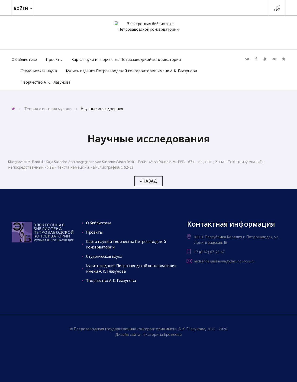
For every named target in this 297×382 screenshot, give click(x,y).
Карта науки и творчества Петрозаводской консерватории (126, 60)
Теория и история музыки (47, 109)
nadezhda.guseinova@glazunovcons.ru (224, 261)
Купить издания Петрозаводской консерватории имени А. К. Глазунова (131, 71)
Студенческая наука (39, 71)
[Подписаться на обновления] (265, 59)
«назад (148, 181)
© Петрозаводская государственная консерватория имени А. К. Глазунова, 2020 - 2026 (148, 329)
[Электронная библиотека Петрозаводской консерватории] (148, 32)
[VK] (247, 59)
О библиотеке (24, 60)
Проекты (54, 60)
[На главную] (13, 109)
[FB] (256, 59)
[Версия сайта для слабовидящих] (274, 59)
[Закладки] (283, 59)
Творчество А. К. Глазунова (46, 83)
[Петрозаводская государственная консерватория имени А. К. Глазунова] (277, 10)
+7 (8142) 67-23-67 (209, 252)
